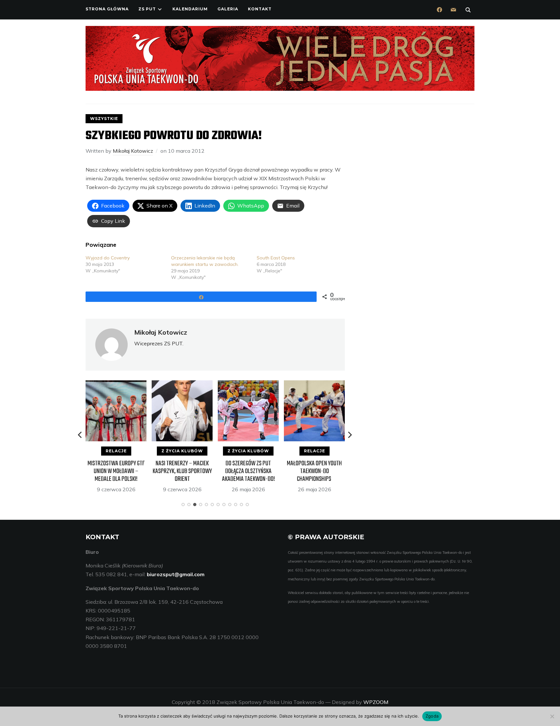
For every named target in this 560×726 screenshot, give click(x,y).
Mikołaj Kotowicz (133, 151)
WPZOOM (375, 702)
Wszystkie (104, 118)
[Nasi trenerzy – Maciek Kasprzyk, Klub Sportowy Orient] (182, 384)
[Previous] (80, 434)
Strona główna (107, 8)
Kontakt (260, 8)
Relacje (116, 450)
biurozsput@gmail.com (175, 574)
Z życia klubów (182, 450)
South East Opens (276, 258)
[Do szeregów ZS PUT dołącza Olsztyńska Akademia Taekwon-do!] (248, 384)
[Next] (350, 434)
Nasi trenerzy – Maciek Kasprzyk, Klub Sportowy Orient (182, 471)
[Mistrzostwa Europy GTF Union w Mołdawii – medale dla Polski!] (116, 384)
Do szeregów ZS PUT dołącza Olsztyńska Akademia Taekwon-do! (248, 471)
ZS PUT (147, 8)
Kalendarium (190, 8)
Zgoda (432, 716)
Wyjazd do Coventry (108, 258)
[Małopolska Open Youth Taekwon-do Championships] (314, 384)
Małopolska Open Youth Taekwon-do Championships (314, 471)
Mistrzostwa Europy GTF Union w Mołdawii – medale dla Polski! (116, 471)
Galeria (227, 8)
